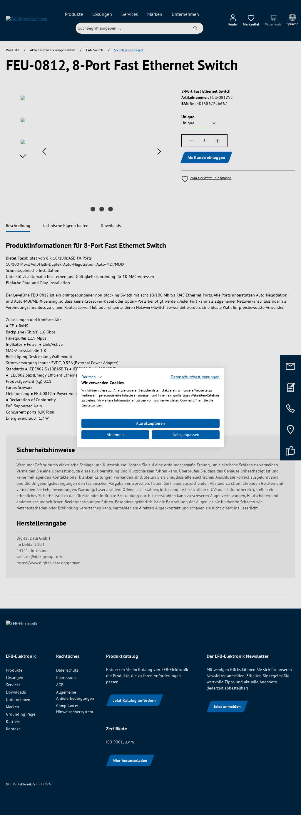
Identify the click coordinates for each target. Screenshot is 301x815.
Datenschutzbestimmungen (195, 376)
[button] (91, 376)
